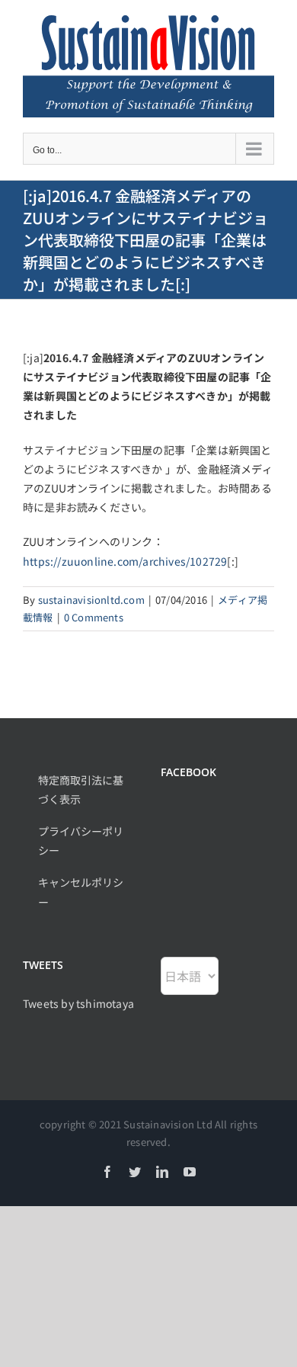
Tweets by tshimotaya (78, 1003)
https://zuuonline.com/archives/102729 (125, 561)
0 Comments (93, 617)
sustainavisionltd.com (91, 599)
